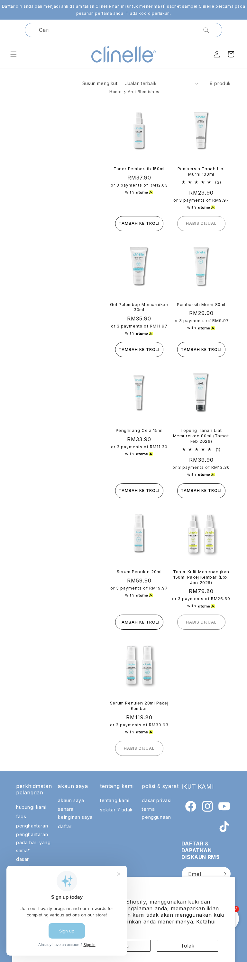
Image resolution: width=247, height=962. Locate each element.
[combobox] (123, 30)
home (115, 91)
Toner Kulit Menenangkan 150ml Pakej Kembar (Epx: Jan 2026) (201, 577)
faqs (21, 816)
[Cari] (206, 30)
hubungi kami (31, 807)
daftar (65, 826)
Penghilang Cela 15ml (139, 430)
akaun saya (71, 800)
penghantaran (32, 825)
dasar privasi (156, 800)
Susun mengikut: (100, 83)
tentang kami (114, 800)
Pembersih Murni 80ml (201, 304)
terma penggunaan (156, 813)
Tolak (187, 945)
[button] (13, 54)
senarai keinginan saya (75, 813)
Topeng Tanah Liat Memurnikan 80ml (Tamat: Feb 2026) (201, 436)
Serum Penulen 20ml (139, 571)
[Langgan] (223, 874)
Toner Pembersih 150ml (139, 168)
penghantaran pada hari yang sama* (33, 842)
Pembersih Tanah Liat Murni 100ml (201, 171)
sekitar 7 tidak (116, 809)
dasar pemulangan (30, 863)
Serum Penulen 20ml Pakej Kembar (139, 705)
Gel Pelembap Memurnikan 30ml (139, 307)
